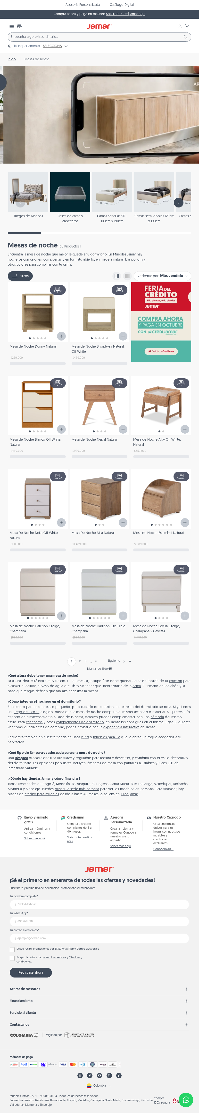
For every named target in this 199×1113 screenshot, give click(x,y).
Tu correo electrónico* (24, 930)
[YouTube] (99, 1076)
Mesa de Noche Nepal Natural (94, 440)
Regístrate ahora (30, 973)
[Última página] (130, 661)
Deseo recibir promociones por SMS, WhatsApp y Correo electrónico (58, 949)
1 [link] (71, 661)
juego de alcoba (26, 712)
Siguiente (114, 661)
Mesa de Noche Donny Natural (33, 347)
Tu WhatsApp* (19, 913)
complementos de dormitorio (80, 722)
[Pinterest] (109, 1076)
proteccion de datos (54, 957)
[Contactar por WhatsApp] (186, 1100)
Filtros (24, 276)
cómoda (157, 717)
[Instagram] (80, 1076)
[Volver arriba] (186, 1084)
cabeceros (34, 722)
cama (137, 686)
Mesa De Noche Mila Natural (93, 533)
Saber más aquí (34, 838)
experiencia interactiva (121, 727)
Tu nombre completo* (24, 896)
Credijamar (129, 794)
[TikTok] (119, 1076)
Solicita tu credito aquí (79, 839)
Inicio (12, 59)
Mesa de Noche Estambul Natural (158, 533)
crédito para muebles (42, 794)
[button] (187, 26)
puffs (85, 737)
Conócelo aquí (163, 849)
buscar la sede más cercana (77, 789)
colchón (175, 681)
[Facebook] (90, 1076)
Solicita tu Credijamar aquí (125, 14)
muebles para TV (106, 737)
